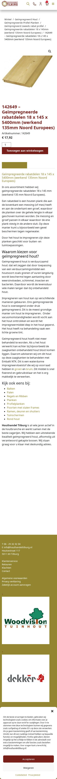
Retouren (7, 564)
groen (18, 369)
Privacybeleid (34, 775)
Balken (11, 388)
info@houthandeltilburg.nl (18, 547)
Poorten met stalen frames (23, 407)
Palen (10, 392)
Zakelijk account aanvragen (16, 584)
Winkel (8, 19)
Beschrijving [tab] (14, 165)
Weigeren (28, 767)
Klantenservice (10, 561)
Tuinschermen (15, 415)
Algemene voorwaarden (14, 578)
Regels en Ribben (17, 396)
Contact (6, 571)
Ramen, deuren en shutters (23, 411)
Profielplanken (16, 404)
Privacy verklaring (11, 581)
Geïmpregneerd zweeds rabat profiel (24, 26)
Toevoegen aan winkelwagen (25, 150)
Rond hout (13, 419)
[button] (52, 710)
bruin (29, 369)
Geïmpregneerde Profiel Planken (21, 22)
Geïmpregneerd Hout (26, 19)
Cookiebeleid (21, 775)
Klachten (6, 567)
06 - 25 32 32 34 (12, 543)
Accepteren (28, 759)
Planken (12, 400)
